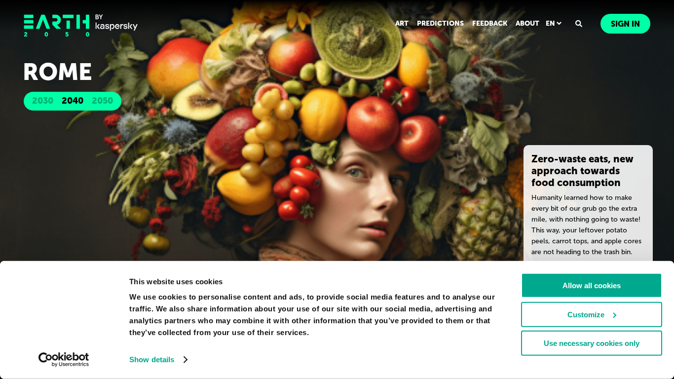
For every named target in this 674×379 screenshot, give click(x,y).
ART (402, 23)
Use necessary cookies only (591, 343)
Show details (151, 359)
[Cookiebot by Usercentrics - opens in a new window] (64, 359)
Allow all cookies (591, 285)
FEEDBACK (489, 23)
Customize (585, 314)
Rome (57, 72)
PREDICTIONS (440, 23)
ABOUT (527, 23)
